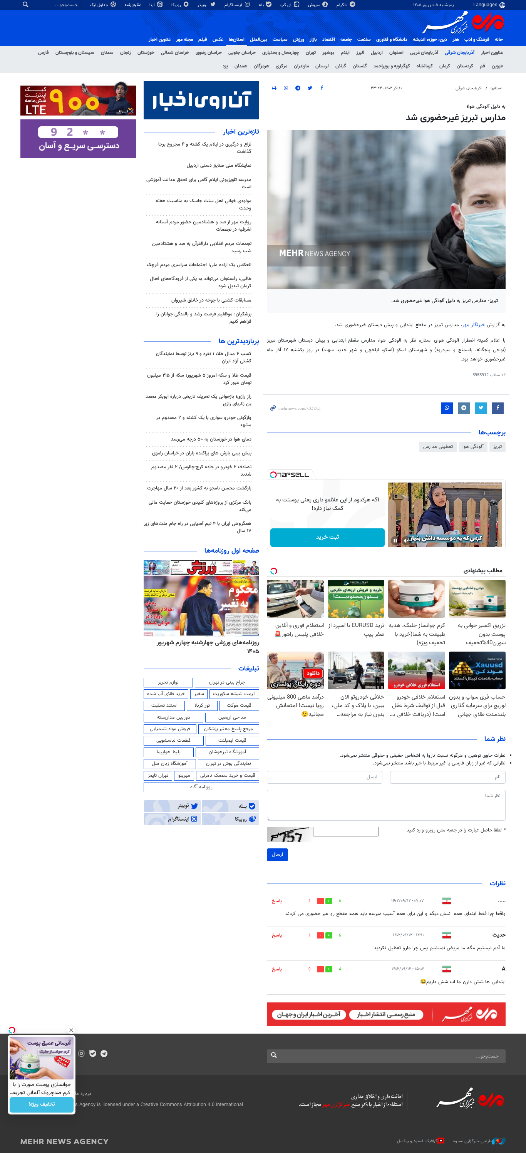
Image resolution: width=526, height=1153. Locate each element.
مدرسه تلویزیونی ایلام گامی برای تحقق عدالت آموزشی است (198, 183)
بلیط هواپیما (169, 752)
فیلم (202, 40)
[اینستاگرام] (81, 1054)
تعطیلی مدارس (438, 447)
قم (482, 66)
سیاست (280, 40)
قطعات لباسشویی (173, 740)
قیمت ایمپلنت (232, 740)
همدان (241, 66)
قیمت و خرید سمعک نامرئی (227, 775)
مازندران (301, 66)
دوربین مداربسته (173, 717)
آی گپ (286, 5)
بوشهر (328, 53)
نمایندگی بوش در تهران (228, 764)
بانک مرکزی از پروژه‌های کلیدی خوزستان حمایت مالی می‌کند (200, 506)
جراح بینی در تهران (227, 682)
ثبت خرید (327, 537)
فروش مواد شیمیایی (170, 729)
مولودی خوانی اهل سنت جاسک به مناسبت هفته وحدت (203, 204)
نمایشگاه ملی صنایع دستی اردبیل (219, 165)
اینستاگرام (233, 5)
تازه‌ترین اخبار (241, 132)
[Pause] (395, 540)
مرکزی (281, 66)
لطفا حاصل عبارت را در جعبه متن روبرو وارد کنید (456, 830)
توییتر (203, 5)
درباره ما (83, 1094)
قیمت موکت (239, 705)
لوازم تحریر (168, 682)
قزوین (497, 66)
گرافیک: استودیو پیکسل (417, 1141)
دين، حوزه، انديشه (430, 40)
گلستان (360, 66)
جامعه (346, 40)
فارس (43, 53)
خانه (499, 40)
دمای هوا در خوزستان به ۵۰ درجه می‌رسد (211, 439)
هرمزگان (261, 66)
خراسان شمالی (175, 53)
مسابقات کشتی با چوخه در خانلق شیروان (211, 300)
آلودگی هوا (473, 447)
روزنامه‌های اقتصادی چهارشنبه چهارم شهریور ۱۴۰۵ (202, 647)
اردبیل (377, 53)
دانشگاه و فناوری (391, 40)
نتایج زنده (133, 5)
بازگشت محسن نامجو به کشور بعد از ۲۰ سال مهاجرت (199, 488)
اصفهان (396, 53)
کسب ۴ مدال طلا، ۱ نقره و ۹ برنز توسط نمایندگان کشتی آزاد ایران (203, 357)
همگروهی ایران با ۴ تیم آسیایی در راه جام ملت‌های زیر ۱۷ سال (197, 527)
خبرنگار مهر (473, 325)
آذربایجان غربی (424, 53)
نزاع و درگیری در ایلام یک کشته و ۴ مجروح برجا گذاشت (204, 148)
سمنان (107, 53)
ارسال (277, 854)
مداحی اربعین (232, 717)
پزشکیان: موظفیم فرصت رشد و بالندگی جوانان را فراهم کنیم (203, 317)
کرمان (444, 66)
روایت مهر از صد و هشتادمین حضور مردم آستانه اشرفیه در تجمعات (203, 225)
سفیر (199, 694)
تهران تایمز (158, 775)
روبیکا (176, 5)
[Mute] (406, 540)
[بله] (92, 1054)
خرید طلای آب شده (166, 694)
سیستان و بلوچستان (74, 53)
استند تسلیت (164, 705)
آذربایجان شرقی (459, 53)
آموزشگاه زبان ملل (170, 764)
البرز (360, 53)
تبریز (497, 447)
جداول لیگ (99, 5)
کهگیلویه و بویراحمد (392, 66)
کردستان (465, 66)
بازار (313, 40)
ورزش (298, 40)
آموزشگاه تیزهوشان (227, 752)
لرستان (322, 66)
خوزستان (145, 53)
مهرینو (184, 775)
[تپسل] (273, 475)
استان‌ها (237, 40)
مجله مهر (184, 40)
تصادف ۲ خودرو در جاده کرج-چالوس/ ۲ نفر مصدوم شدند (201, 470)
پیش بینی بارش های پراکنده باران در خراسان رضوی (201, 453)
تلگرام (342, 5)
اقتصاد (328, 40)
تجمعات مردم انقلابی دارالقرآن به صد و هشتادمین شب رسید (201, 247)
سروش (314, 5)
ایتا (152, 5)
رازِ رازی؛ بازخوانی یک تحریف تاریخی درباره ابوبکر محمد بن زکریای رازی (198, 400)
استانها (496, 88)
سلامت (364, 40)
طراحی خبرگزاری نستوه (472, 1141)
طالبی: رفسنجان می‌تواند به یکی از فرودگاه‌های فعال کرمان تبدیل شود (200, 282)
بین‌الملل (258, 40)
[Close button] (71, 1030)
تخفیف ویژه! (41, 1105)
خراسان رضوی (209, 53)
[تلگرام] (104, 1054)
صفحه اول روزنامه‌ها (231, 551)
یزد (225, 66)
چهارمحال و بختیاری (280, 53)
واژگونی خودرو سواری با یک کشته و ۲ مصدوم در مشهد (203, 421)
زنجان (125, 53)
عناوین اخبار (492, 53)
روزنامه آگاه (201, 787)
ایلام (345, 53)
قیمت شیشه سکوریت (234, 694)
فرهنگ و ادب (476, 40)
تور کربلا (202, 705)
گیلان (340, 66)
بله (262, 5)
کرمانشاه (425, 66)
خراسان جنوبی (242, 53)
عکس (218, 40)
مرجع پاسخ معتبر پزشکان (228, 729)
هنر (455, 40)
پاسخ (277, 901)
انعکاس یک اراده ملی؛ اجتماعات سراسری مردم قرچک (199, 265)
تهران (311, 53)
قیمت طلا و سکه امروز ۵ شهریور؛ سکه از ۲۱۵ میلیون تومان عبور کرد (199, 379)
